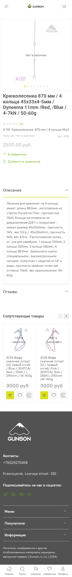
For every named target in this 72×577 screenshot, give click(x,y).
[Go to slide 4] (34, 86)
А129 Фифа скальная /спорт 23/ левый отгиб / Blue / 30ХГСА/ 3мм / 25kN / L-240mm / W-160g (19, 366)
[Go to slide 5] (37, 86)
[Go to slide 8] (47, 86)
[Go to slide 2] (28, 86)
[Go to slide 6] (41, 86)
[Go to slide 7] (44, 86)
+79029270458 (15, 462)
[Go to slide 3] (31, 86)
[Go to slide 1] (25, 86)
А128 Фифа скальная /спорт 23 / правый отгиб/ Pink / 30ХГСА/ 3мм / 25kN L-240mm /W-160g (52, 368)
